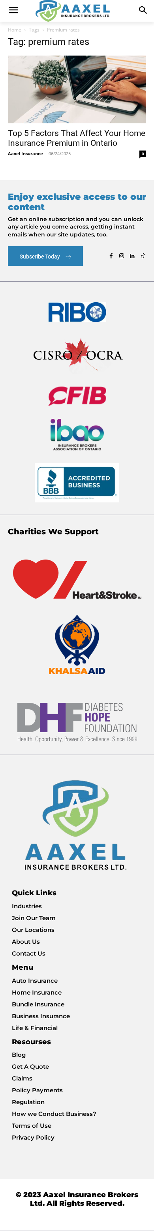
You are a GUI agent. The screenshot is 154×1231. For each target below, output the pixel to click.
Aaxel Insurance (25, 153)
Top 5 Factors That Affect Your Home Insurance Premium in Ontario (76, 138)
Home (14, 29)
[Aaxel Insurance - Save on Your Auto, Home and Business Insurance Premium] (77, 11)
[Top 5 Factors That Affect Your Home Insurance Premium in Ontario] (77, 89)
